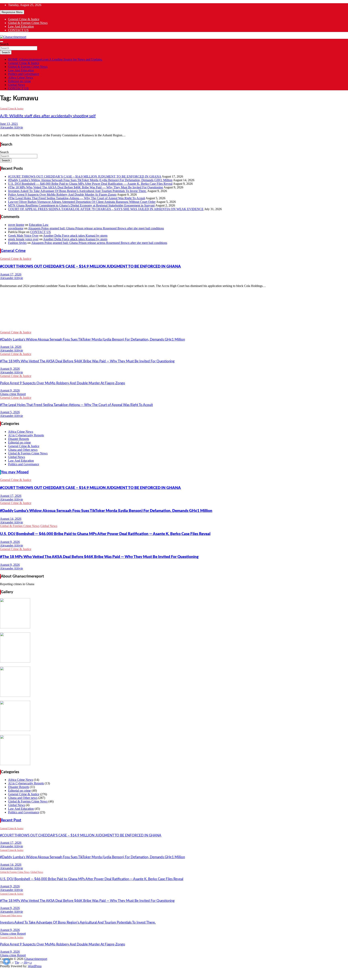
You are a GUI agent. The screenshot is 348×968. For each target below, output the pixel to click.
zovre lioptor (16, 224)
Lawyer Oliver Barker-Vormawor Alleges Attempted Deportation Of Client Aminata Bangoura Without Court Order (81, 201)
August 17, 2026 (10, 274)
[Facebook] (174, 301)
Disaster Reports (18, 439)
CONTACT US (18, 30)
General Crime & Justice (23, 19)
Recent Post (11, 820)
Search (4, 44)
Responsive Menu (12, 12)
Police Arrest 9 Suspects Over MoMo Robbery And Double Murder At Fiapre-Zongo (62, 194)
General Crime (13, 251)
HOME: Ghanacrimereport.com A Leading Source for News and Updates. (55, 59)
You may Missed (15, 472)
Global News (16, 84)
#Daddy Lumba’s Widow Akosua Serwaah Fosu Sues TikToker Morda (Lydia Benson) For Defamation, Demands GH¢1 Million (90, 180)
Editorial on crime (19, 81)
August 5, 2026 (10, 412)
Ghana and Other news (22, 449)
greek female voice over (23, 239)
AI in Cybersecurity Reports (26, 435)
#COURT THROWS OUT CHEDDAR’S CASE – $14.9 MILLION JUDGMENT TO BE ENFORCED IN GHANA (84, 176)
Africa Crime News (20, 77)
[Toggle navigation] (1, 41)
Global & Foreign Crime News (28, 23)
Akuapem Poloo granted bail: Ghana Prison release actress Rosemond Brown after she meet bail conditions (96, 228)
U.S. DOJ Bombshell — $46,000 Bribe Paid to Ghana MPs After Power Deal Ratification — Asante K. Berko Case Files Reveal (90, 183)
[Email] (174, 308)
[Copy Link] (174, 314)
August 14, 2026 (10, 346)
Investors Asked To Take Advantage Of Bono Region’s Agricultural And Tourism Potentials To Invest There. (77, 191)
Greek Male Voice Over (23, 235)
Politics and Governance (23, 74)
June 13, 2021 (9, 123)
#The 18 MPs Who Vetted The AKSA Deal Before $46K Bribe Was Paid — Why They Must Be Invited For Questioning (85, 187)
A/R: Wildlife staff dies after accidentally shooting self (48, 116)
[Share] (174, 327)
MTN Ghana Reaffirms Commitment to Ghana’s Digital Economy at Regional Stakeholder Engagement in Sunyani (81, 205)
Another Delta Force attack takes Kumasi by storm (75, 235)
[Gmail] (174, 321)
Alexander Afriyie (11, 127)
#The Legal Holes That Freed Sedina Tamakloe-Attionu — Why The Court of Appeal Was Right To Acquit (76, 198)
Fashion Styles (17, 243)
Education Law (39, 224)
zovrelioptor (15, 228)
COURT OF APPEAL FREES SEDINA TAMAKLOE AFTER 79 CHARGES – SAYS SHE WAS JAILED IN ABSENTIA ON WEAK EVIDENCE (106, 209)
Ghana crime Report (13, 394)
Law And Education (21, 26)
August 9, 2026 (10, 368)
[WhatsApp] (174, 295)
